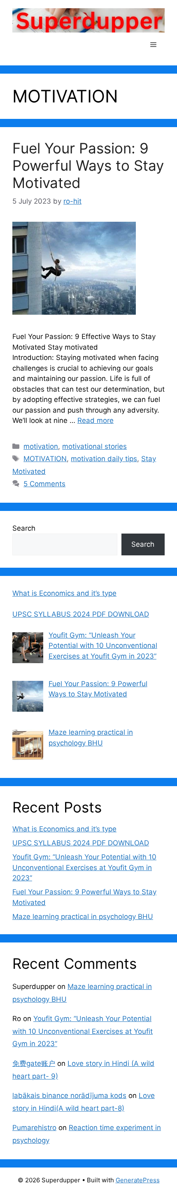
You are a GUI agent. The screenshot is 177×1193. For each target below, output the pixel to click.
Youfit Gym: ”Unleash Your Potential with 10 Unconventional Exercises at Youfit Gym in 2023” (84, 867)
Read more (95, 420)
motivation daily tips (104, 459)
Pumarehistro (34, 1127)
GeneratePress (138, 1180)
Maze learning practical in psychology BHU (82, 916)
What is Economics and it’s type (64, 829)
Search (23, 528)
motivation (40, 446)
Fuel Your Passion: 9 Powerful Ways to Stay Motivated (88, 165)
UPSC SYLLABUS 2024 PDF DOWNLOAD (80, 843)
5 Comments (44, 484)
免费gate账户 (33, 1063)
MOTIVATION (45, 459)
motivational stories (94, 446)
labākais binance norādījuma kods (69, 1095)
